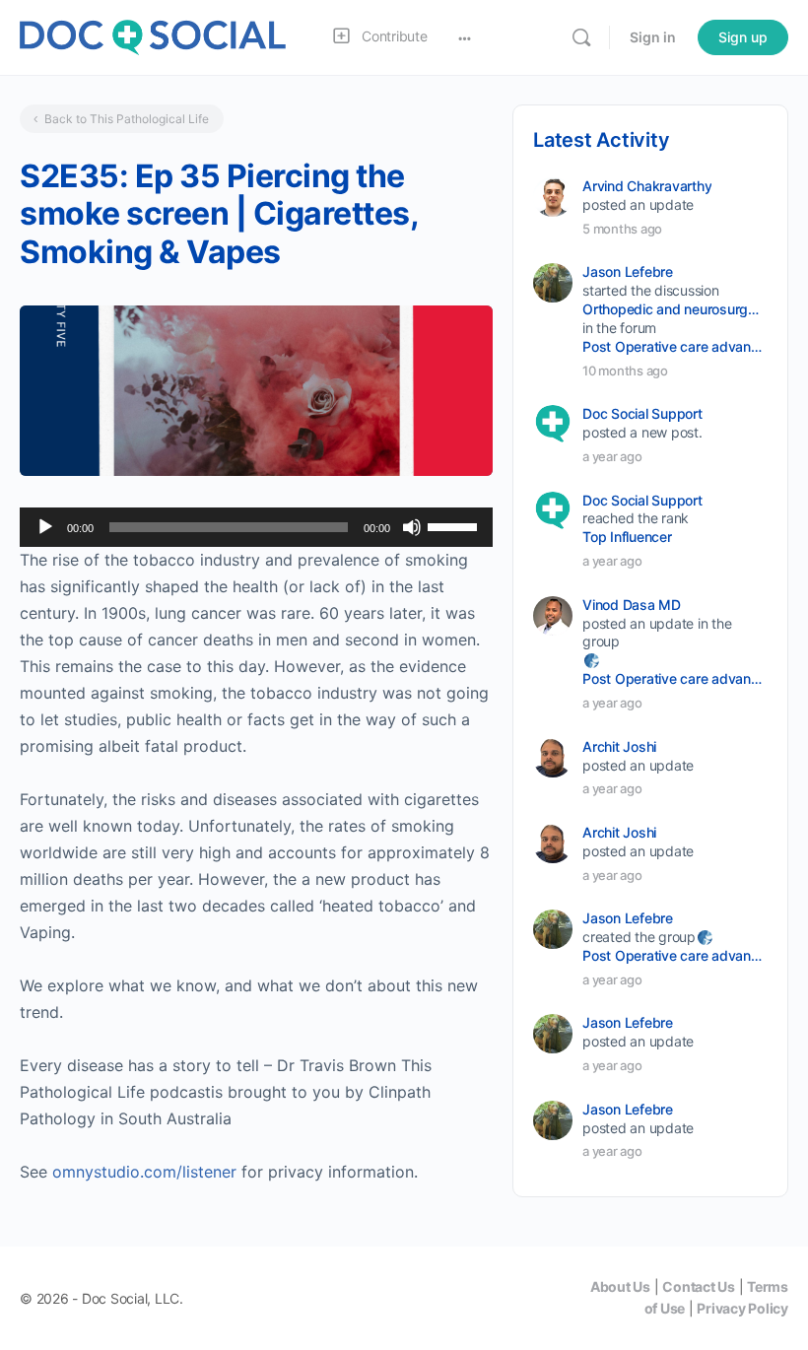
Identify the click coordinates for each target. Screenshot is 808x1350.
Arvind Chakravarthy (646, 185)
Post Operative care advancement (673, 346)
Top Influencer (627, 536)
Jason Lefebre (627, 271)
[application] (256, 527)
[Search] (581, 37)
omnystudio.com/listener (144, 1171)
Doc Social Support (642, 413)
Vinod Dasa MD (631, 604)
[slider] (455, 525)
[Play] (45, 527)
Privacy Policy (742, 1308)
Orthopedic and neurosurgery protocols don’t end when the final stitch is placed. (673, 309)
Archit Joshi (619, 746)
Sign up (743, 37)
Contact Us (698, 1286)
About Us (620, 1286)
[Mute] (412, 527)
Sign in (653, 37)
